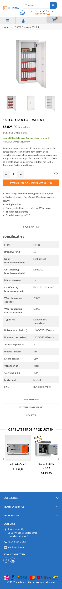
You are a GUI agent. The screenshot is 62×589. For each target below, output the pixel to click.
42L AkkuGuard (18, 464)
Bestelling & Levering (31, 407)
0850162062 (42, 14)
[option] (17, 455)
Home (5, 27)
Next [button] (58, 459)
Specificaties (31, 227)
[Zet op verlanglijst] (56, 174)
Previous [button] (3, 459)
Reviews (31, 415)
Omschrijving (31, 399)
